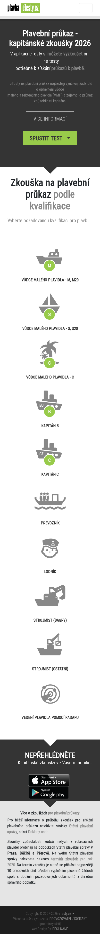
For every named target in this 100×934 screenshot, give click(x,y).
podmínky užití (50, 924)
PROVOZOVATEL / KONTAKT (68, 919)
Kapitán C (50, 474)
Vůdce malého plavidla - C (50, 377)
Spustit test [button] (47, 138)
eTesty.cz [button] (64, 914)
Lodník (50, 571)
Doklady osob (38, 831)
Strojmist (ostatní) (50, 669)
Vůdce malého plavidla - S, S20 (50, 328)
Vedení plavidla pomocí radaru (50, 717)
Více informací (50, 119)
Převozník (50, 523)
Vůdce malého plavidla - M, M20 (50, 280)
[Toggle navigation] (85, 8)
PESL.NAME (60, 929)
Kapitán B (50, 425)
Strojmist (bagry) (50, 620)
